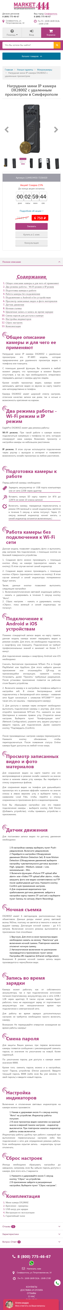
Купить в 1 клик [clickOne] (31, 234)
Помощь (11, 34)
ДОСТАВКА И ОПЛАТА (31, 1289)
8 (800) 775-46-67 (10, 16)
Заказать (31, 226)
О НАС (31, 1296)
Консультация (32, 242)
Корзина (51, 34)
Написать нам (34, 1268)
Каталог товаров (30, 56)
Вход (31, 34)
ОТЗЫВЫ (31, 1293)
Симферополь (50, 13)
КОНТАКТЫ (31, 1286)
